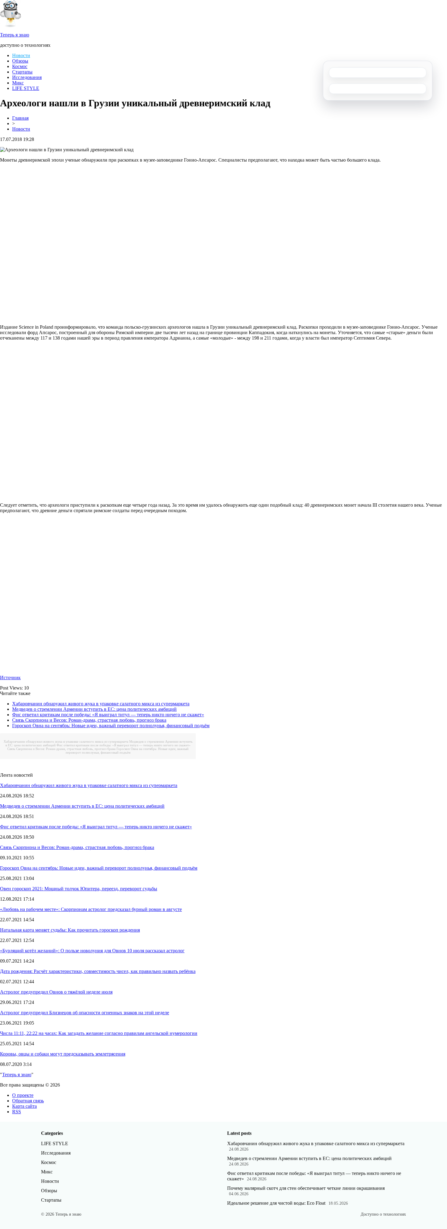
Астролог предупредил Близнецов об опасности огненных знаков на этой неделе (84, 1012)
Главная (20, 118)
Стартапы (22, 71)
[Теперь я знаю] (10, 25)
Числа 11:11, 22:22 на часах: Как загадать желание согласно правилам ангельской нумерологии (98, 1033)
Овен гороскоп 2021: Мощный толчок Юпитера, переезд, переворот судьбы (78, 888)
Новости (21, 55)
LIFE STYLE (25, 88)
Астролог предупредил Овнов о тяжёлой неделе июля (56, 991)
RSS (16, 1111)
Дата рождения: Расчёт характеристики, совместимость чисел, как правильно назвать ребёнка (98, 971)
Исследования (27, 77)
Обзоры (20, 60)
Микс (18, 82)
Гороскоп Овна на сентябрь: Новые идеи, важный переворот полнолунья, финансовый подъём (111, 725)
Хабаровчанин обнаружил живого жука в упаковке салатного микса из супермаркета (100, 703)
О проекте (22, 1095)
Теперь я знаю (16, 1074)
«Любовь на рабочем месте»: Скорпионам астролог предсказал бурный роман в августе (91, 909)
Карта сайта (24, 1106)
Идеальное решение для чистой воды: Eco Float (276, 1203)
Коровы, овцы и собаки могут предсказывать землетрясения (62, 1053)
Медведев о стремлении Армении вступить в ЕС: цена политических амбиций (94, 709)
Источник (10, 677)
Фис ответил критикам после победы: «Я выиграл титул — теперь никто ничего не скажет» (108, 714)
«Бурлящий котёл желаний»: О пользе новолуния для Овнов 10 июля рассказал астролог (92, 950)
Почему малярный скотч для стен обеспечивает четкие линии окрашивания (306, 1188)
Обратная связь (28, 1100)
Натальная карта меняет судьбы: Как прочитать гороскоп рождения (70, 930)
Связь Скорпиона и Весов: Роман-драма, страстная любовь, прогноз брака (89, 720)
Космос (19, 66)
